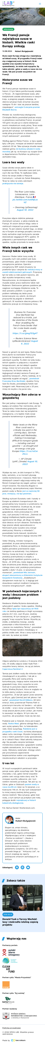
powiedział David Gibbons (21, 700)
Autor (17, 818)
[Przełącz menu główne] (40, 3)
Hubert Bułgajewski (24, 51)
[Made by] (18, 1040)
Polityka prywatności (11, 1028)
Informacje (8, 29)
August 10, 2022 (25, 210)
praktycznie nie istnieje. (13, 183)
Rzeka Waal (13, 723)
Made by (6, 1040)
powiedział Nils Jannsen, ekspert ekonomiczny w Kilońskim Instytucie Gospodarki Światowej (22, 575)
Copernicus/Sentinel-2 (12, 669)
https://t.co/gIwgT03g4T (24, 333)
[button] (17, 867)
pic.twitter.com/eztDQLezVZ (25, 200)
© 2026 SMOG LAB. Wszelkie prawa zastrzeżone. (18, 1033)
